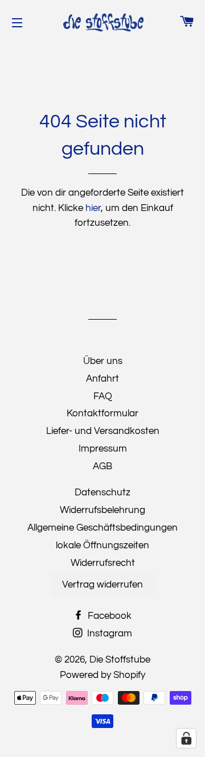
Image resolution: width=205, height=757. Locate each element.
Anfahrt (102, 379)
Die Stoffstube (119, 660)
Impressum (103, 449)
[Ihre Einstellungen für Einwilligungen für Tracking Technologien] (186, 738)
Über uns (102, 361)
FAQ (102, 396)
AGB (102, 466)
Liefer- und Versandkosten (102, 431)
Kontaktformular (102, 413)
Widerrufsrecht (103, 563)
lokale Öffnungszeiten (102, 545)
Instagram (108, 633)
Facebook (108, 616)
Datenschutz (102, 492)
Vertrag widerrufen (102, 585)
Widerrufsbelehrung (102, 510)
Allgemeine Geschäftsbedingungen (102, 528)
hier (93, 208)
